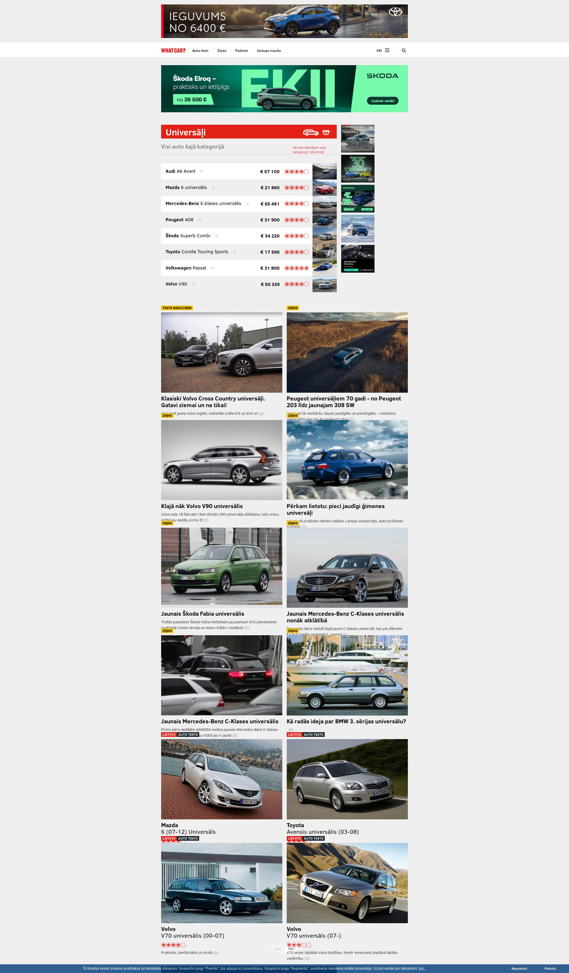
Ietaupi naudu (269, 50)
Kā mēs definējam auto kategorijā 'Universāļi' (309, 149)
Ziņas (221, 50)
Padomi (241, 50)
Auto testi (200, 50)
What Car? (173, 50)
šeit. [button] (422, 968)
